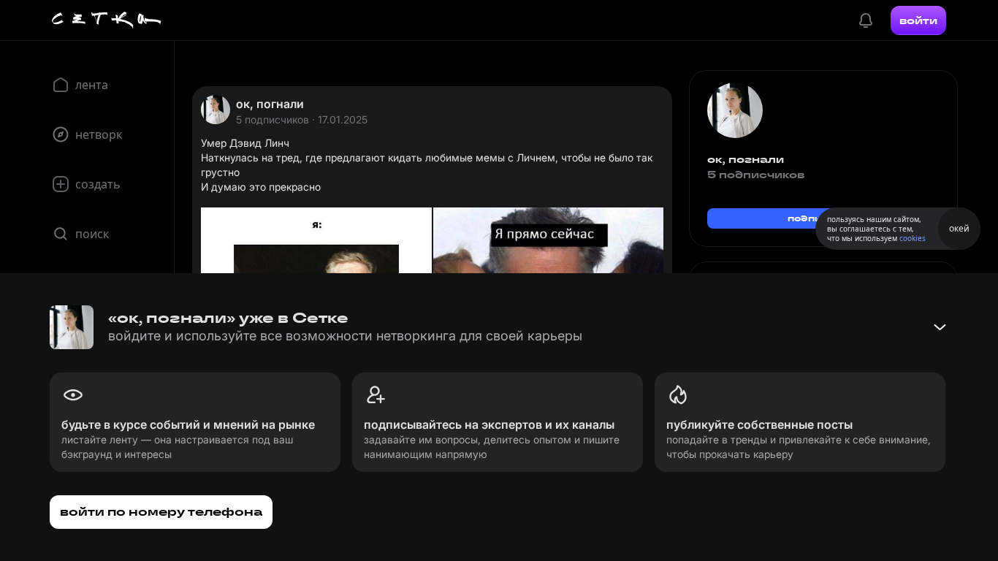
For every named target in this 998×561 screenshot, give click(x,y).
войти (918, 20)
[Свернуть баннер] (939, 327)
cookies (912, 238)
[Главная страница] (106, 20)
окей (959, 228)
